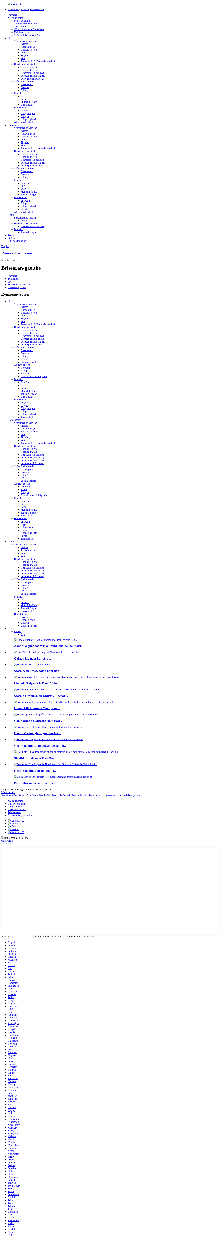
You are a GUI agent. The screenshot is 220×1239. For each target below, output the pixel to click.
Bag (23, 634)
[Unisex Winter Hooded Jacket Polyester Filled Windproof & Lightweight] (56, 689)
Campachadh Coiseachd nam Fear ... (38, 720)
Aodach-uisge (28, 46)
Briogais (25, 116)
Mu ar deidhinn (15, 17)
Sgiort (24, 209)
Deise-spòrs (27, 84)
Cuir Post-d (7, 840)
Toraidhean (13, 278)
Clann (11, 214)
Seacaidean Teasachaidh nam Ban (36, 671)
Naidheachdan (21, 32)
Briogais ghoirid (29, 119)
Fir (9, 38)
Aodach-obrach (22, 364)
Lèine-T (25, 99)
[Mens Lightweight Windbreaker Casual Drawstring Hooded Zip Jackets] (53, 776)
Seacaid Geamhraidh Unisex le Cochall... (41, 695)
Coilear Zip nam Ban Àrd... (32, 658)
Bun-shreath (27, 104)
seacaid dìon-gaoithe (129, 795)
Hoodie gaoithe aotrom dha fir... (35, 770)
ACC (10, 628)
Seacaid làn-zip (79, 795)
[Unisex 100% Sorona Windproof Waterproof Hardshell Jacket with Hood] (65, 702)
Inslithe (24, 43)
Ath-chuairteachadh (24, 122)
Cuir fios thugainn (17, 241)
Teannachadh (27, 417)
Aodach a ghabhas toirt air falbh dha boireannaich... (49, 646)
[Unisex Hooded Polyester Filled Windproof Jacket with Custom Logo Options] (67, 677)
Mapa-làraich (8, 792)
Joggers (24, 110)
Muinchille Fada (29, 101)
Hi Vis (24, 370)
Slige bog (25, 55)
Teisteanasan (20, 26)
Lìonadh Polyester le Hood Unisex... (38, 683)
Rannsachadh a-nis (16, 253)
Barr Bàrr (25, 183)
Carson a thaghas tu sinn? (21, 815)
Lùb (23, 52)
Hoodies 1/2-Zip (29, 70)
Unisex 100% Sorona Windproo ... (37, 708)
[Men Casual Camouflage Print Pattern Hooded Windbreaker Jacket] (48, 739)
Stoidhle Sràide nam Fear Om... (35, 758)
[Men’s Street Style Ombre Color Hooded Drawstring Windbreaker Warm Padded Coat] (66, 751)
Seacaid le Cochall (61, 795)
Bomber (25, 87)
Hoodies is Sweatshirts (25, 64)
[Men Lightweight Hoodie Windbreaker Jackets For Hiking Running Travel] (55, 764)
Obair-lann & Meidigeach (34, 376)
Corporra (25, 367)
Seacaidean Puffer (41, 795)
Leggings (25, 200)
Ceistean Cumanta (17, 809)
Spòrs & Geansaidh (24, 81)
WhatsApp (6, 843)
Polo (23, 96)
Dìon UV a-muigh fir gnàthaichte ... (37, 733)
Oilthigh (25, 90)
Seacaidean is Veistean (25, 41)
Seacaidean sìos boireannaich (103, 795)
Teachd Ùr (13, 235)
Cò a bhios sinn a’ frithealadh (29, 29)
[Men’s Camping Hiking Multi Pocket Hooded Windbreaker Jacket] (57, 714)
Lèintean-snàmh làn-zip (32, 338)
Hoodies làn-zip (29, 67)
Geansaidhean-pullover (32, 72)
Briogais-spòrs (28, 113)
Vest (23, 58)
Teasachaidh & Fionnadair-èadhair (38, 61)
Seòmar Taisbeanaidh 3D (27, 35)
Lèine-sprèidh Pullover (32, 78)
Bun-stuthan (20, 107)
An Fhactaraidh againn (25, 23)
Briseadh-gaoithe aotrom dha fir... (36, 783)
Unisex (17, 631)
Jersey (24, 359)
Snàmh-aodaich (28, 362)
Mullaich (18, 93)
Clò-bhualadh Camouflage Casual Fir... (40, 745)
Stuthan (11, 238)
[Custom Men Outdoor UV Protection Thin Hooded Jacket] (49, 727)
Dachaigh (13, 15)
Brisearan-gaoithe (29, 49)
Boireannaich (14, 125)
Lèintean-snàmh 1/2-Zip (33, 75)
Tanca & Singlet (29, 194)
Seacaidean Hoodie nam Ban (16, 795)
